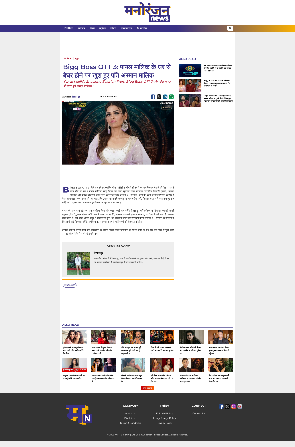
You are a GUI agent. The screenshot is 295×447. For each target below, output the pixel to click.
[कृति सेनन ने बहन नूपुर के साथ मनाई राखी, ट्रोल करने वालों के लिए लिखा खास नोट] (74, 337)
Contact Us (199, 413)
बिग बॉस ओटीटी (69, 285)
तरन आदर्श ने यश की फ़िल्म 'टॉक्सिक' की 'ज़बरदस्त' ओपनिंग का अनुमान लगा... (190, 378)
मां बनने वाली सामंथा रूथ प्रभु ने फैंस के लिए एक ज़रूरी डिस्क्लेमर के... (131, 378)
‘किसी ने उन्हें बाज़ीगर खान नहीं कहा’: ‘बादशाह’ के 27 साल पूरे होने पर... (162, 350)
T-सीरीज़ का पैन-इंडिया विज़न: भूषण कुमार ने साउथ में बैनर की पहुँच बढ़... (219, 350)
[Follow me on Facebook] (83, 96)
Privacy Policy (164, 422)
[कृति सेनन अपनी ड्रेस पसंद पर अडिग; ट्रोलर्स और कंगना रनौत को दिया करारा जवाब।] (162, 365)
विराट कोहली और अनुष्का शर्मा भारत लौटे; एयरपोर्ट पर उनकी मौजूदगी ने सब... (219, 378)
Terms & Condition (130, 422)
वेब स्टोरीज (142, 28)
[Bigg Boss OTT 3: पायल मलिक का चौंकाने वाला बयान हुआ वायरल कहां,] (190, 85)
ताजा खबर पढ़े (147, 388)
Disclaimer (130, 418)
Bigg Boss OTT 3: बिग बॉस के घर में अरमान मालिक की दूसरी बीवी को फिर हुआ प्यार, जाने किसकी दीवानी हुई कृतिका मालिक (218, 98)
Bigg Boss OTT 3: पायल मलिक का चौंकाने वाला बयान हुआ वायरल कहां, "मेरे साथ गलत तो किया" (217, 83)
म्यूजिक (102, 28)
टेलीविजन (69, 28)
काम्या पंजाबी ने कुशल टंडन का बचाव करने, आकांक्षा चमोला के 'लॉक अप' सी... (102, 350)
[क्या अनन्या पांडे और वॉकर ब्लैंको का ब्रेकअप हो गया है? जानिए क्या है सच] (103, 365)
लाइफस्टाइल (126, 28)
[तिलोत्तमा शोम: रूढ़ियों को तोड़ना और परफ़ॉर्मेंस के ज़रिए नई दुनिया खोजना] (191, 337)
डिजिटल (81, 28)
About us (130, 413)
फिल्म (92, 28)
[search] (230, 28)
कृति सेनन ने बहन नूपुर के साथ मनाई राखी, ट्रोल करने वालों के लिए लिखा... (73, 350)
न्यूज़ (77, 58)
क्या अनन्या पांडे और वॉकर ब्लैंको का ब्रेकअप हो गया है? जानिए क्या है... (103, 378)
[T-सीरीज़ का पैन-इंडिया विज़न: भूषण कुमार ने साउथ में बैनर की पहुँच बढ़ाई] (220, 337)
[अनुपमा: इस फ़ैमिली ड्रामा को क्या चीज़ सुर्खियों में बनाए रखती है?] (74, 365)
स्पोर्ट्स (113, 28)
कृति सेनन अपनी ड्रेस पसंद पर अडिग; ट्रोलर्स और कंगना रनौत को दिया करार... (162, 378)
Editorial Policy (164, 413)
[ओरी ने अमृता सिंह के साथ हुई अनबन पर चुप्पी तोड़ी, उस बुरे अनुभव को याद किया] (133, 337)
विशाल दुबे (76, 96)
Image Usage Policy (164, 418)
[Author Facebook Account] (110, 253)
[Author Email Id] (105, 253)
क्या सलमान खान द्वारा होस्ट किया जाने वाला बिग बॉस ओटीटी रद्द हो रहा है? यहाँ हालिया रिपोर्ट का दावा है (218, 68)
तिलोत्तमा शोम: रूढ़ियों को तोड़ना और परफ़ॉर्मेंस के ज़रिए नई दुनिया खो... (190, 350)
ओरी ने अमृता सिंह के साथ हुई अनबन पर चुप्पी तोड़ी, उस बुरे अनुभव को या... (131, 350)
